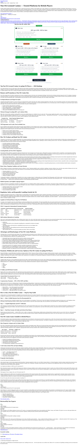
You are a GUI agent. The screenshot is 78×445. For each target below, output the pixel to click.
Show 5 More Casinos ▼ (39, 80)
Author (1, 1)
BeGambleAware (6, 434)
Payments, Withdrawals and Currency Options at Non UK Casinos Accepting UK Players (49, 21)
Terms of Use (8, 438)
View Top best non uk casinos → (6, 13)
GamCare (12, 434)
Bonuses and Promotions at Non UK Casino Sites (37, 20)
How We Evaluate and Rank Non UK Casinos (55, 20)
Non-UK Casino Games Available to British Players (24, 22)
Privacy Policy (3, 438)
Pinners (4, 0)
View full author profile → (5, 398)
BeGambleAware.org (48, 82)
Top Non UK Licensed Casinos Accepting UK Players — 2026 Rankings (14, 20)
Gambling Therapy (19, 434)
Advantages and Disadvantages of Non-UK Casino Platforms (21, 21)
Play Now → (39, 39)
